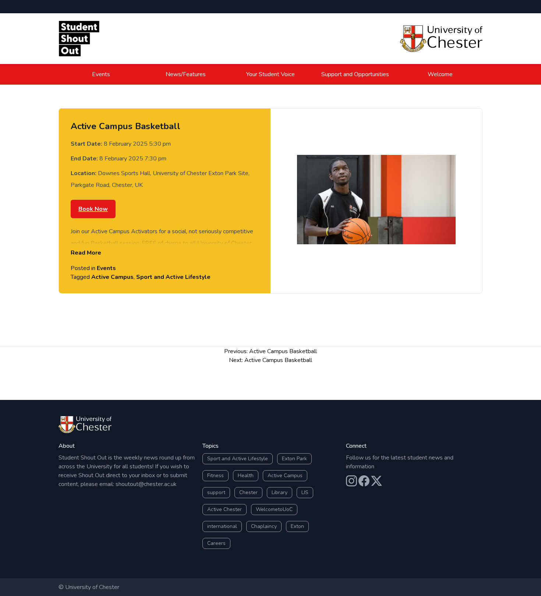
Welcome (440, 74)
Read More (86, 253)
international (222, 526)
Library (279, 492)
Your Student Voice (270, 74)
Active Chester (224, 509)
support (216, 492)
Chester (248, 492)
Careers (216, 543)
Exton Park (294, 458)
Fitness (215, 475)
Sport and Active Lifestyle (173, 277)
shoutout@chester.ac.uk (146, 484)
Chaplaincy (264, 526)
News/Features (186, 74)
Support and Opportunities (355, 74)
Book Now (93, 209)
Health (246, 475)
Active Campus (112, 277)
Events (101, 74)
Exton (297, 526)
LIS (304, 492)
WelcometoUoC (274, 509)
